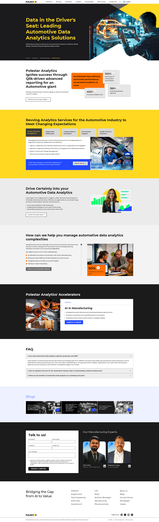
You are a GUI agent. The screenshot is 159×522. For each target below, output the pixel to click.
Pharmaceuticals (101, 504)
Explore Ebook (80, 163)
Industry (35, 58)
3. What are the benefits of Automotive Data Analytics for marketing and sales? (56, 375)
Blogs (122, 494)
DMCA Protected (119, 519)
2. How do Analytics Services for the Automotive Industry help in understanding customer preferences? (65, 371)
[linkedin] (104, 466)
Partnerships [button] (89, 2)
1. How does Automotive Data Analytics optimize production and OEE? (53, 356)
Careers (123, 504)
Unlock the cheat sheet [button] (36, 214)
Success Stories (126, 497)
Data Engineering (78, 497)
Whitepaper (125, 501)
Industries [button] (68, 2)
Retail (97, 494)
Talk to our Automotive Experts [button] (38, 269)
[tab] (34, 132)
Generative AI (76, 504)
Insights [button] (78, 2)
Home (28, 58)
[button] (120, 2)
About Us (123, 491)
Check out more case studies (38, 99)
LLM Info (110, 519)
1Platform (75, 491)
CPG (96, 491)
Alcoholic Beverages (103, 497)
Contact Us (113, 2)
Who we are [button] (101, 2)
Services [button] (58, 2)
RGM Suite (75, 501)
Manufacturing (45, 58)
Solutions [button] (49, 2)
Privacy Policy (129, 519)
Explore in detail (74, 322)
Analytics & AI (76, 494)
